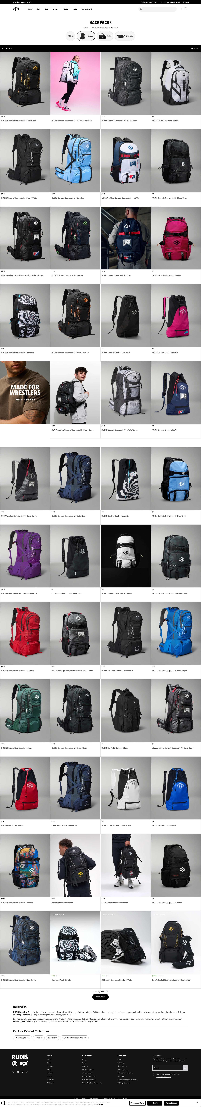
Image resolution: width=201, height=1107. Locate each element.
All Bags (70, 36)
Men (48, 1069)
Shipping (120, 1063)
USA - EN (124, 1099)
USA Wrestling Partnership (92, 1083)
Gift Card (50, 1079)
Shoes (49, 1059)
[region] (100, 1103)
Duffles (109, 36)
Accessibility (94, 1099)
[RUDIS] (19, 9)
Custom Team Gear (89, 1076)
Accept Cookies (171, 1103)
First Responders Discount (127, 1079)
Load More (100, 997)
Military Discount (123, 1083)
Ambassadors (87, 1073)
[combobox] (157, 9)
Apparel (50, 1066)
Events (84, 1063)
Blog (84, 1059)
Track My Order (123, 1069)
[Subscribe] (185, 1067)
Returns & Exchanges (125, 1073)
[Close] (197, 1102)
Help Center (122, 1066)
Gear (49, 1063)
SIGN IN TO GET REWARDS (170, 2)
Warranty (120, 1076)
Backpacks (90, 36)
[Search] (142, 9)
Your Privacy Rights (108, 1099)
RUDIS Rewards (88, 1069)
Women (50, 1073)
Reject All (155, 1103)
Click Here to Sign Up (163, 1077)
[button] (30, 9)
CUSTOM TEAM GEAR (149, 2)
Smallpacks (129, 36)
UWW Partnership (88, 1079)
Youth (49, 1076)
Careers (85, 1066)
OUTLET (186, 2)
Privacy (84, 1099)
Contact (120, 1059)
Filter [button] (196, 48)
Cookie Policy (98, 1105)
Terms (76, 1099)
